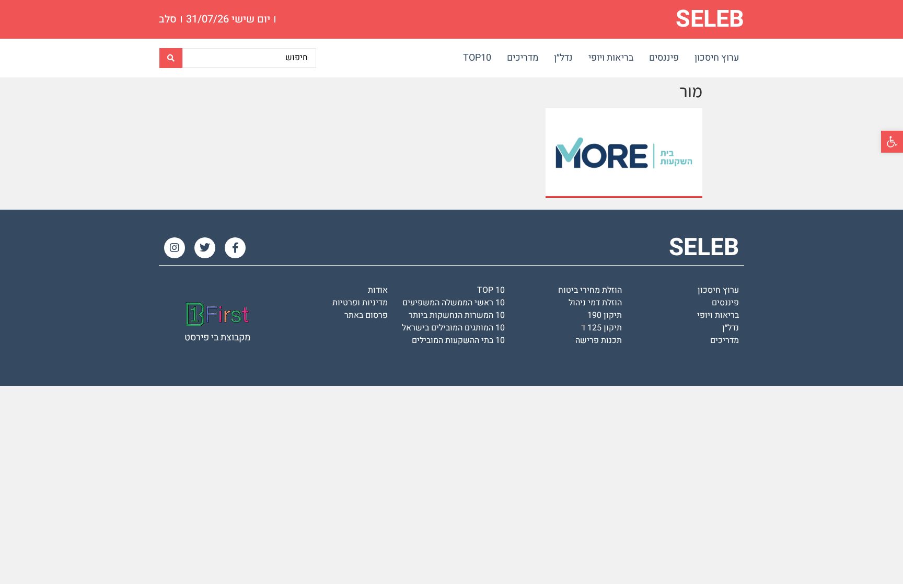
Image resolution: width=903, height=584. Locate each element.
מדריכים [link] (522, 58)
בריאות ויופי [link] (610, 58)
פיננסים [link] (664, 58)
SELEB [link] (710, 19)
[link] (892, 142)
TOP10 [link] (477, 58)
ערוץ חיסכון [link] (716, 58)
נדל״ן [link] (563, 58)
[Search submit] (170, 58)
